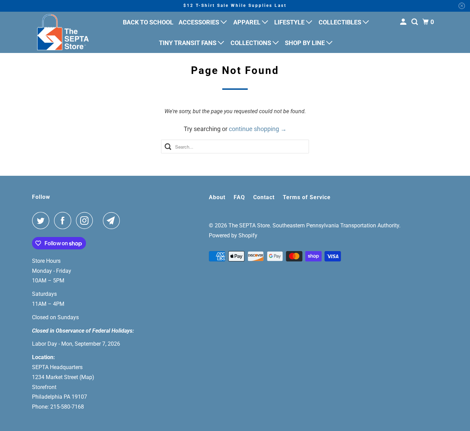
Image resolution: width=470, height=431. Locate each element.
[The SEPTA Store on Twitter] (42, 220)
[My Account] (404, 22)
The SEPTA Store (249, 225)
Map (86, 377)
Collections (252, 42)
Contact (264, 197)
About (217, 197)
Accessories (200, 22)
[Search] (415, 22)
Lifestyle (290, 22)
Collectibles (341, 22)
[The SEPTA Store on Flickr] (100, 220)
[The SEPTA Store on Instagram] (86, 220)
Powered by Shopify (233, 235)
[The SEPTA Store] (63, 32)
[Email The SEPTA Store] (113, 220)
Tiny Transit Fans (188, 42)
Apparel (247, 22)
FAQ (239, 197)
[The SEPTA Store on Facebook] (64, 220)
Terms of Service (307, 197)
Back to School (148, 22)
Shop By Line (305, 42)
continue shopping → (258, 128)
